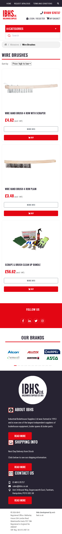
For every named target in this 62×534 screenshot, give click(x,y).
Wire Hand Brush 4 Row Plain (20, 189)
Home (8, 4)
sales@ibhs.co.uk (20, 486)
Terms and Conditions (42, 4)
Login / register (36, 18)
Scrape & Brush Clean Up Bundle (22, 264)
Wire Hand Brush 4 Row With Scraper (25, 113)
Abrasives (14, 44)
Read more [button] (20, 436)
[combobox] (32, 35)
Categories (16, 28)
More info (31, 129)
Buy (32, 137)
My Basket (54, 18)
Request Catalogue (22, 4)
